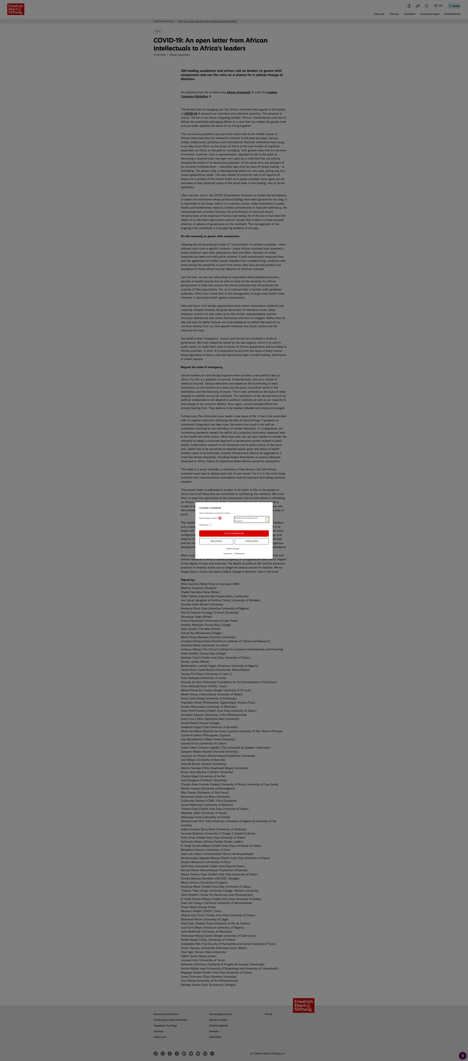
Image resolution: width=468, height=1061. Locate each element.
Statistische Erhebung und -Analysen (246, 519)
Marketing (203, 525)
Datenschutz (239, 553)
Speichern (251, 541)
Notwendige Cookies (208, 518)
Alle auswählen (234, 533)
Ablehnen (216, 541)
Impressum (228, 553)
